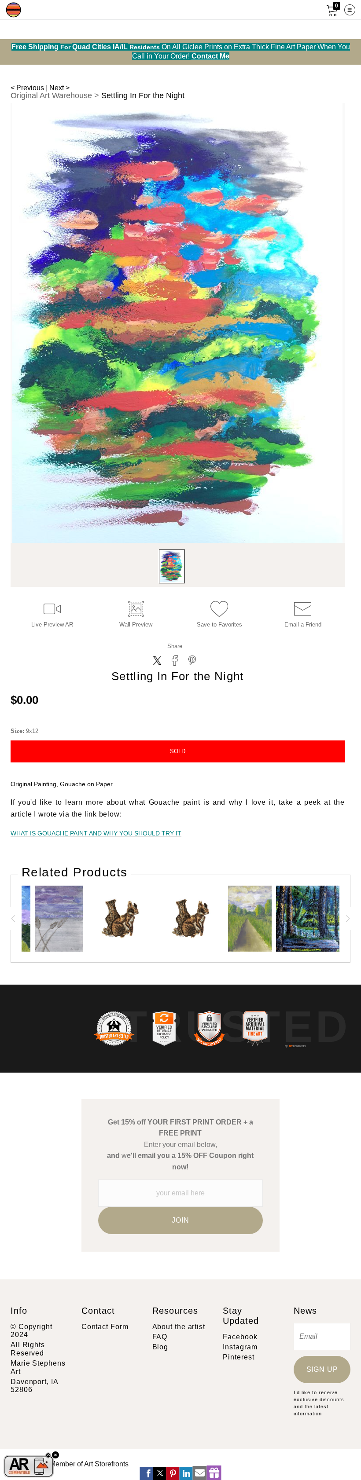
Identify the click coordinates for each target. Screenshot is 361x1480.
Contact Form (105, 1326)
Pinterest (238, 1357)
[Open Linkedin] (186, 1473)
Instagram (240, 1347)
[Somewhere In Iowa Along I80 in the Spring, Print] (250, 919)
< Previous (27, 88)
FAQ (160, 1337)
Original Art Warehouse (51, 95)
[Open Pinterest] (173, 1473)
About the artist (178, 1326)
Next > (59, 88)
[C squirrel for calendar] (191, 919)
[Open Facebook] (146, 1473)
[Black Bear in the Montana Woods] (309, 919)
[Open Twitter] (159, 1473)
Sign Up (322, 1369)
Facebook (240, 1337)
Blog (160, 1347)
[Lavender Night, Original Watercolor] (59, 919)
